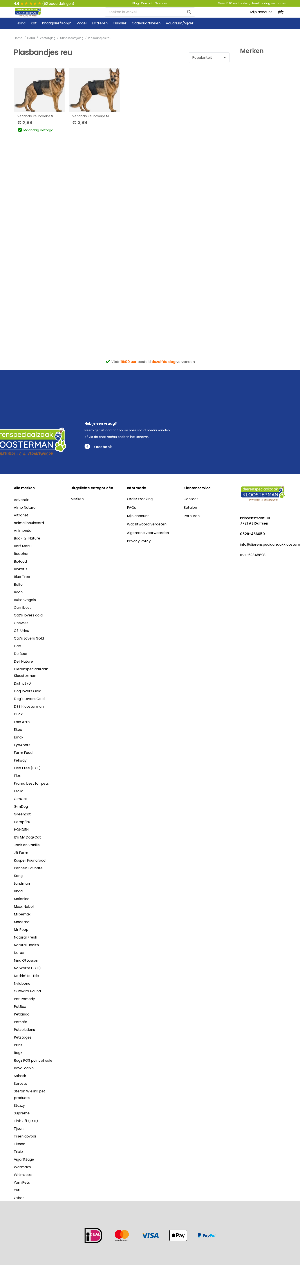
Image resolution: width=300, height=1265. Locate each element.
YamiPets (22, 1182)
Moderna (21, 921)
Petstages (22, 1037)
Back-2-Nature (27, 538)
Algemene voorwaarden (148, 532)
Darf (18, 646)
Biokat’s (20, 569)
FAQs (131, 507)
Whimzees (23, 1174)
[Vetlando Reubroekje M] (94, 90)
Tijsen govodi (25, 1136)
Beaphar (21, 553)
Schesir (20, 1075)
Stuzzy (19, 1105)
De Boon (21, 653)
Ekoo (18, 729)
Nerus (19, 952)
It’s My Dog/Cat (27, 837)
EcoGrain (22, 721)
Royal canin (24, 1068)
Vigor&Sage (24, 1159)
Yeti (17, 1190)
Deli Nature (23, 661)
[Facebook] (242, 565)
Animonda (22, 530)
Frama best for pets (31, 783)
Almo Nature (25, 507)
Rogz (18, 1052)
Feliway (20, 760)
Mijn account (138, 515)
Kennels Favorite (28, 868)
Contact (191, 498)
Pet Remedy (24, 998)
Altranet (21, 515)
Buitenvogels (25, 599)
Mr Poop (21, 929)
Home (18, 38)
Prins (18, 1045)
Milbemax (22, 914)
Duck (18, 714)
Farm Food (23, 752)
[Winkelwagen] (281, 12)
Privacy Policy (139, 541)
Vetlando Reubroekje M (90, 116)
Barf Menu (22, 546)
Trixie (18, 1151)
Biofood (20, 561)
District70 (22, 683)
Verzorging (48, 38)
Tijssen (19, 1144)
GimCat (20, 798)
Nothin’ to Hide (26, 975)
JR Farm (21, 852)
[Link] (28, 12)
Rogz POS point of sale (33, 1060)
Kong (18, 875)
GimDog (21, 806)
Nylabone (22, 983)
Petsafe (20, 1021)
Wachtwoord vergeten (146, 524)
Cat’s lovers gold (28, 615)
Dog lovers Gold (27, 691)
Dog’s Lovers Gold (29, 698)
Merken (77, 498)
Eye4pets (22, 744)
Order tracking (140, 498)
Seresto (20, 1083)
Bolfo (18, 584)
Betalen (190, 507)
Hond (31, 38)
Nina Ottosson (26, 960)
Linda (18, 891)
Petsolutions (24, 1029)
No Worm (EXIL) (27, 968)
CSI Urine (21, 630)
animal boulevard (29, 522)
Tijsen (18, 1128)
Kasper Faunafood (29, 860)
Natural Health (26, 945)
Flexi (17, 775)
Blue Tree (22, 576)
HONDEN (21, 829)
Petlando (21, 1014)
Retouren (192, 515)
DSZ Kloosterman (29, 706)
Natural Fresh (25, 937)
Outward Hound (27, 991)
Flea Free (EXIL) (27, 768)
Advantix (21, 499)
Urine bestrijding (71, 38)
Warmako (22, 1167)
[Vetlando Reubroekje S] (39, 90)
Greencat (22, 814)
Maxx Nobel (24, 906)
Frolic (18, 791)
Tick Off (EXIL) (26, 1120)
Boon (18, 592)
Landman (22, 883)
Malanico (21, 898)
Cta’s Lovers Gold (29, 638)
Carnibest (22, 607)
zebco (19, 1197)
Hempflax (22, 821)
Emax (18, 737)
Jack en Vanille (27, 845)
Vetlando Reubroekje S (35, 116)
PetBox (20, 1006)
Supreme (22, 1113)
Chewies (21, 622)
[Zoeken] (189, 12)
